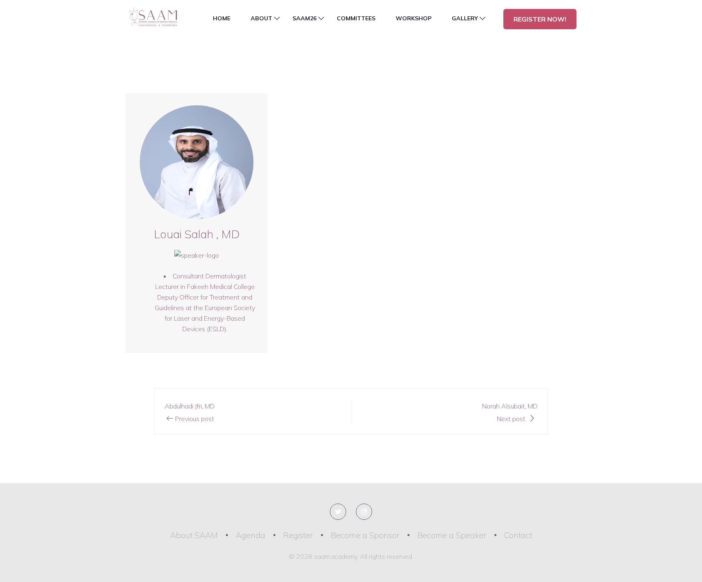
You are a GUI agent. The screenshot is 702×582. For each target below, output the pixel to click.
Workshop (413, 18)
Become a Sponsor (365, 535)
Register (298, 535)
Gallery (465, 18)
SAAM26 (304, 18)
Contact (518, 535)
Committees (356, 18)
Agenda (250, 535)
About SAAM (194, 535)
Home (221, 18)
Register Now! (540, 19)
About (261, 18)
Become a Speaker (451, 535)
